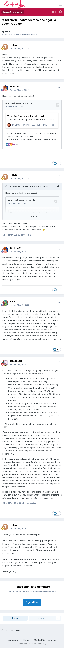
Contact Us (39, 640)
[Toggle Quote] (6, 186)
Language (13, 640)
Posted (19, 48)
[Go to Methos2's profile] (5, 88)
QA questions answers (26, 34)
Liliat (13, 301)
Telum (8, 31)
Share (16, 618)
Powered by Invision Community (32, 643)
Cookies (52, 640)
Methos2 (15, 86)
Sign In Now (32, 602)
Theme (26, 640)
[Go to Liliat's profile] (5, 303)
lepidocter (16, 360)
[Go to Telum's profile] (5, 47)
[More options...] (59, 46)
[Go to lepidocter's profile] (5, 363)
